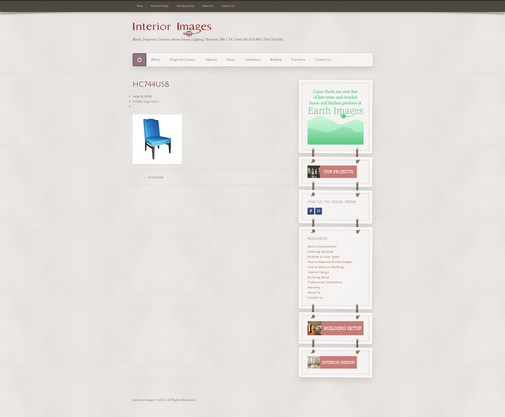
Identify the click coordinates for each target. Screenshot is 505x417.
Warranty (314, 287)
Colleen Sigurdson (146, 101)
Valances (211, 59)
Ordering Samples (320, 252)
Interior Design (160, 6)
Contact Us (228, 6)
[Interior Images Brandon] (318, 211)
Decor (230, 59)
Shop (139, 6)
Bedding (276, 59)
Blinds (155, 59)
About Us (207, 6)
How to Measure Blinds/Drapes (330, 262)
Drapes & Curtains (182, 59)
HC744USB (153, 177)
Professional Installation (325, 282)
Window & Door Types (323, 257)
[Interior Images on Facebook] (311, 211)
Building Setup (185, 6)
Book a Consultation (322, 247)
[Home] (139, 59)
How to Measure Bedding (326, 267)
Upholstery (252, 59)
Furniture (298, 59)
